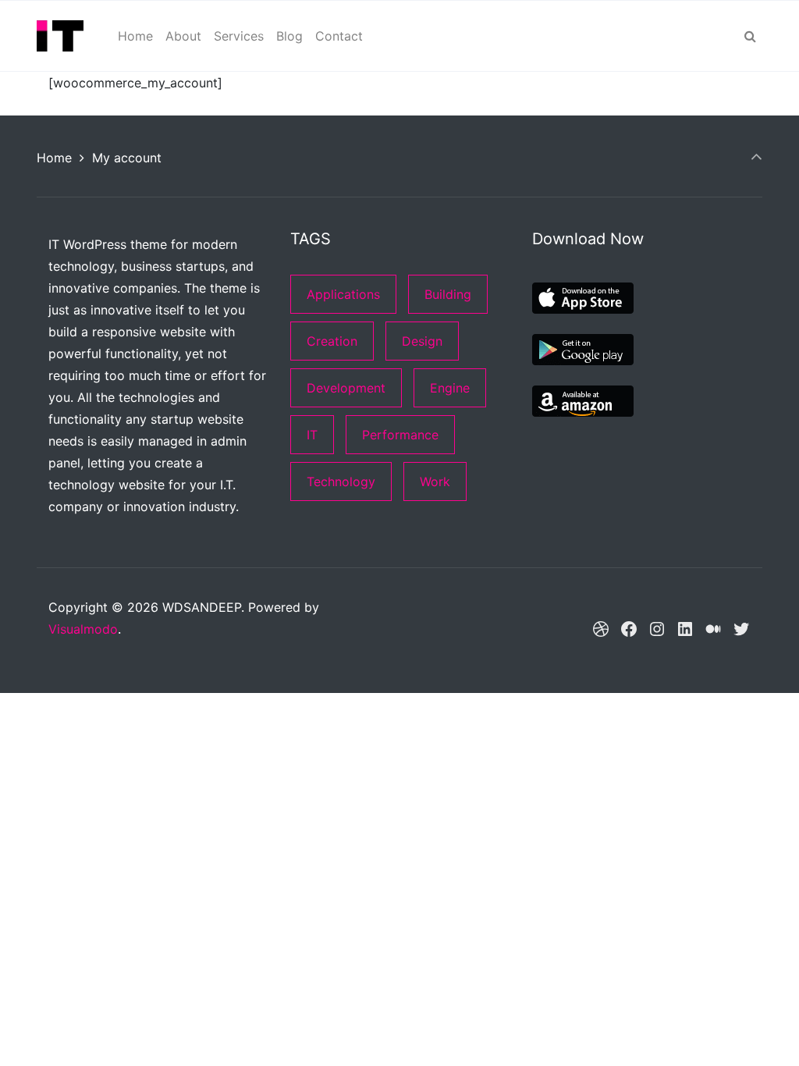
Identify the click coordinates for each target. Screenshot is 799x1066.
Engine (450, 388)
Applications (343, 294)
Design (422, 341)
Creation (332, 341)
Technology (341, 481)
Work (435, 481)
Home (54, 157)
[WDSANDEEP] (60, 36)
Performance (400, 434)
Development (346, 388)
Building (447, 294)
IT (312, 434)
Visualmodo (83, 629)
